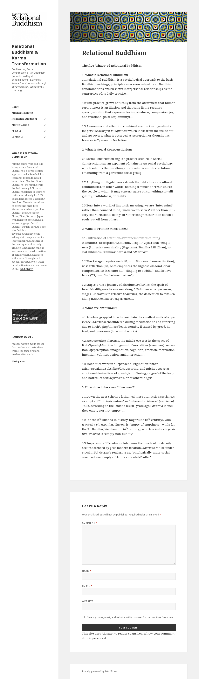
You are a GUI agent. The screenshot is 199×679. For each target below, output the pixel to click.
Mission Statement (22, 112)
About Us (16, 130)
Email (87, 586)
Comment (89, 522)
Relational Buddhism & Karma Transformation (29, 54)
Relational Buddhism (24, 118)
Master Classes (20, 124)
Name (87, 571)
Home (15, 106)
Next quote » (18, 361)
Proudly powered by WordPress (99, 671)
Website (87, 601)
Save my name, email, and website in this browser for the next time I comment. (130, 617)
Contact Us (18, 136)
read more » (26, 268)
